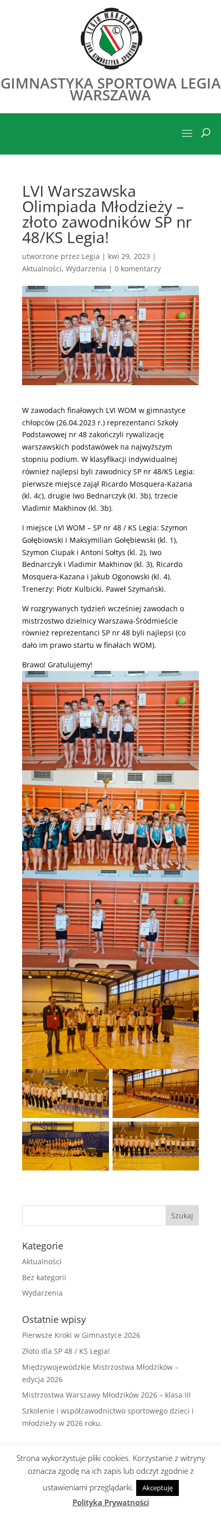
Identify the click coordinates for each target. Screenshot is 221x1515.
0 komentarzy (138, 268)
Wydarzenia (86, 268)
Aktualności (42, 268)
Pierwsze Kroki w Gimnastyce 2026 (81, 1335)
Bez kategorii (44, 1277)
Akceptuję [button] (157, 1487)
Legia (91, 256)
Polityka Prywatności (110, 1502)
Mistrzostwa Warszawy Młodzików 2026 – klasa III (106, 1395)
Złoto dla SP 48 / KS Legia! (66, 1351)
